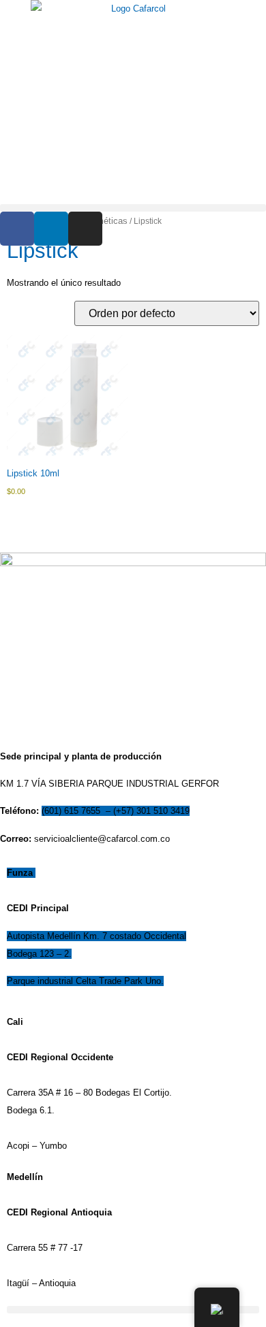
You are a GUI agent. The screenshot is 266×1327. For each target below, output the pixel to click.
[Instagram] (85, 229)
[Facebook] (17, 229)
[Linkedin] (51, 229)
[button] (133, 208)
